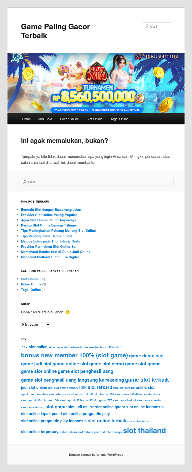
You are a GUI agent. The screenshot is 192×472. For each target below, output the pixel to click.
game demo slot (146, 355)
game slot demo (106, 363)
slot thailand (144, 430)
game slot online (39, 371)
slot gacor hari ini (124, 400)
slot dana (154, 394)
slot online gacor (110, 407)
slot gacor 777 (103, 400)
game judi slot (36, 363)
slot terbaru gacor (90, 432)
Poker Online (69, 118)
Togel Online (119, 118)
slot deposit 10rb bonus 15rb (40, 400)
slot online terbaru (139, 421)
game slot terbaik (147, 379)
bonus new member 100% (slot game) (74, 355)
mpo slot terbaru (124, 388)
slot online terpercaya (41, 431)
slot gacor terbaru (32, 407)
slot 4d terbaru (74, 394)
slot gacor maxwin (149, 400)
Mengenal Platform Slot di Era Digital (50, 256)
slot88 (90, 394)
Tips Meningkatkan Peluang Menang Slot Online (58, 230)
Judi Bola (45, 118)
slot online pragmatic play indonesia (54, 421)
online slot (145, 387)
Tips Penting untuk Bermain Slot (46, 236)
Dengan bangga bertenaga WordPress (96, 454)
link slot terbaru (95, 387)
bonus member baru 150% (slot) (101, 347)
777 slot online (34, 347)
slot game (56, 406)
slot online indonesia (145, 407)
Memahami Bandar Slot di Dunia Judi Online (55, 251)
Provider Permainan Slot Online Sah (49, 246)
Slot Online (94, 118)
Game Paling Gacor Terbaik (55, 30)
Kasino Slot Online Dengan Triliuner (49, 225)
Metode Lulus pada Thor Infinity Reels (50, 241)
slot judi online (81, 407)
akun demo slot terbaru (63, 347)
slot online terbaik (107, 420)
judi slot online (34, 387)
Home (26, 118)
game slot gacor (142, 363)
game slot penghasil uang (85, 371)
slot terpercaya (112, 432)
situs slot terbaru (53, 394)
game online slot (70, 363)
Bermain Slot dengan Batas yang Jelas (51, 209)
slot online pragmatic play (86, 413)
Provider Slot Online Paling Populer (49, 214)
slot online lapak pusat (41, 413)
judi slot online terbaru (63, 388)
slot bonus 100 (104, 394)
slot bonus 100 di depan (131, 394)
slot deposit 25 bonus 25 (76, 400)
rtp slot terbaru (31, 394)
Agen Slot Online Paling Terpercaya (48, 220)
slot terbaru (69, 432)
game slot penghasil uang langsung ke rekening (72, 379)
